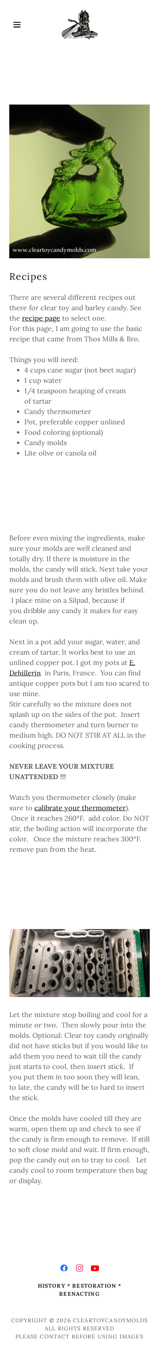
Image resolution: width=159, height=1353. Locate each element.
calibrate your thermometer (80, 807)
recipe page (41, 318)
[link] (79, 24)
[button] (19, 24)
